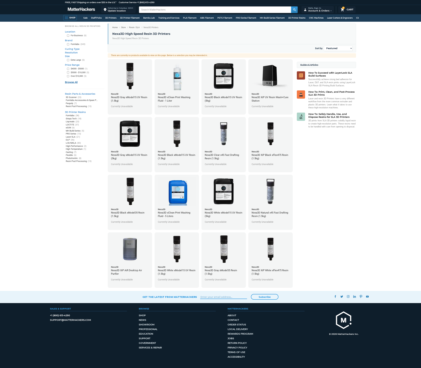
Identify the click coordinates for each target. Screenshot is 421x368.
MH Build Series (75, 131)
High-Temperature (76, 149)
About (232, 315)
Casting (71, 152)
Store (123, 27)
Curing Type (72, 49)
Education (146, 333)
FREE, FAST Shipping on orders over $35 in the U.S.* (90, 2)
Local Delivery (238, 329)
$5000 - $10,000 (80, 72)
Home (115, 27)
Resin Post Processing (79, 106)
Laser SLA (73, 137)
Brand (69, 40)
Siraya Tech (73, 118)
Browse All (71, 82)
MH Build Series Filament (272, 18)
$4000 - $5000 (79, 68)
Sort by (318, 48)
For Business (79, 35)
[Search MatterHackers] (294, 9)
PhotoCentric (73, 158)
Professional (148, 329)
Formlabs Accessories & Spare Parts (82, 100)
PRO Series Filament (246, 18)
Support (144, 338)
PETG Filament (224, 18)
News (142, 320)
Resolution (71, 52)
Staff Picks (96, 18)
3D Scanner (73, 97)
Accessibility (236, 356)
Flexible (71, 155)
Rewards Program (240, 333)
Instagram (348, 296)
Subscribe (265, 297)
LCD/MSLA (73, 143)
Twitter (342, 296)
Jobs (231, 338)
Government (147, 343)
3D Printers (110, 18)
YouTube (367, 296)
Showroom (146, 324)
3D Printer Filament (130, 18)
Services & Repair (150, 347)
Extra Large (78, 60)
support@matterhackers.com (70, 320)
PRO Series (73, 134)
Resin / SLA (134, 27)
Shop (142, 315)
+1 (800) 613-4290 (145, 2)
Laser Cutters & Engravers (340, 18)
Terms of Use (236, 352)
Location (70, 31)
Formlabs (78, 44)
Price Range (72, 64)
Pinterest (361, 296)
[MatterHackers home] (81, 9)
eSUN (70, 128)
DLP (70, 140)
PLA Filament (190, 18)
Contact (233, 320)
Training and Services (168, 18)
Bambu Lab (149, 18)
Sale (85, 18)
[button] (118, 9)
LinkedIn (355, 296)
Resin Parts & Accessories (80, 93)
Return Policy (237, 343)
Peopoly (71, 103)
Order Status (237, 324)
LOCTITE (72, 124)
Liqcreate (72, 121)
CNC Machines (316, 18)
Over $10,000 (79, 76)
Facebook (335, 296)
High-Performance (76, 146)
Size (67, 56)
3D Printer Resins (296, 18)
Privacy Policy (237, 347)
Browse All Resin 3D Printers (82, 26)
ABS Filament (207, 18)
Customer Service (127, 2)
